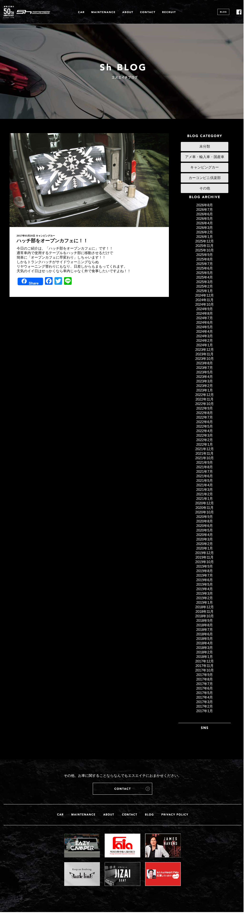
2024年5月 (204, 327)
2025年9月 (204, 255)
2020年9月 (204, 517)
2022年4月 (204, 431)
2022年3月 (204, 435)
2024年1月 (204, 345)
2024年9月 (204, 309)
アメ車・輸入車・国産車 (204, 157)
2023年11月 (205, 354)
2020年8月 (204, 521)
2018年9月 (204, 621)
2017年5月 (204, 693)
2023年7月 (204, 368)
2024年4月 (204, 331)
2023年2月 (204, 386)
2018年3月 (204, 648)
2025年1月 (204, 291)
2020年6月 (204, 526)
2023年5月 (204, 372)
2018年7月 (204, 630)
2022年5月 (204, 426)
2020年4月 (204, 535)
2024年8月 (204, 313)
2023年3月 (204, 381)
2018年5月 (204, 639)
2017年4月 (204, 697)
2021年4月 (204, 485)
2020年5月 (204, 530)
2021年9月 (204, 462)
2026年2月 (204, 232)
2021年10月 (204, 458)
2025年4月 (204, 277)
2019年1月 (204, 602)
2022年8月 (204, 413)
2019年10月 (204, 562)
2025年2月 (204, 286)
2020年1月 (204, 548)
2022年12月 (204, 395)
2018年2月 (204, 652)
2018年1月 (204, 657)
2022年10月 (204, 404)
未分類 (204, 146)
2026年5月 (204, 219)
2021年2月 (204, 494)
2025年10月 (204, 250)
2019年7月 (204, 575)
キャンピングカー (45, 235)
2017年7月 (204, 684)
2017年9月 (204, 675)
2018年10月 (204, 616)
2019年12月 (204, 553)
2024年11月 (205, 300)
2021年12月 (204, 449)
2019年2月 (204, 598)
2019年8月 (204, 571)
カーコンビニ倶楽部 (205, 178)
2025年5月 (204, 273)
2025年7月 (204, 264)
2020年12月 (204, 503)
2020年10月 (204, 512)
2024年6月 (204, 322)
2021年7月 (204, 471)
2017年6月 (204, 688)
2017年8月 (204, 679)
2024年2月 (204, 340)
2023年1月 (204, 390)
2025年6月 (204, 268)
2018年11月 (205, 611)
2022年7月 (204, 417)
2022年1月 (204, 444)
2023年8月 (204, 363)
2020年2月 (204, 544)
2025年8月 (204, 259)
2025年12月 (204, 241)
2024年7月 (204, 318)
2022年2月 (204, 440)
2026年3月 (204, 228)
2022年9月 (204, 408)
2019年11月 (205, 557)
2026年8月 (204, 205)
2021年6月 (204, 476)
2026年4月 (204, 223)
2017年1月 (204, 711)
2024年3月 (204, 336)
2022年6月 (204, 422)
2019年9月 (204, 566)
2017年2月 (204, 706)
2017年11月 (205, 666)
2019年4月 (204, 589)
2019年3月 (204, 593)
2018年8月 (204, 625)
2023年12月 (204, 350)
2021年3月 (204, 490)
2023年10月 (204, 359)
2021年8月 (204, 467)
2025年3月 (204, 282)
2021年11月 (205, 453)
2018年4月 (204, 643)
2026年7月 (204, 210)
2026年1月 (204, 237)
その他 (204, 188)
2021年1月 (204, 499)
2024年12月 (204, 295)
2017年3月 (204, 702)
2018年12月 (204, 607)
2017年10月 (204, 670)
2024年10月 (204, 304)
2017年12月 (204, 661)
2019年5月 (204, 584)
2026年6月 (204, 214)
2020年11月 (205, 508)
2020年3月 (204, 539)
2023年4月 (204, 377)
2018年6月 (204, 634)
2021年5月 (204, 480)
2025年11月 (205, 246)
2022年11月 (205, 399)
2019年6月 (204, 580)
